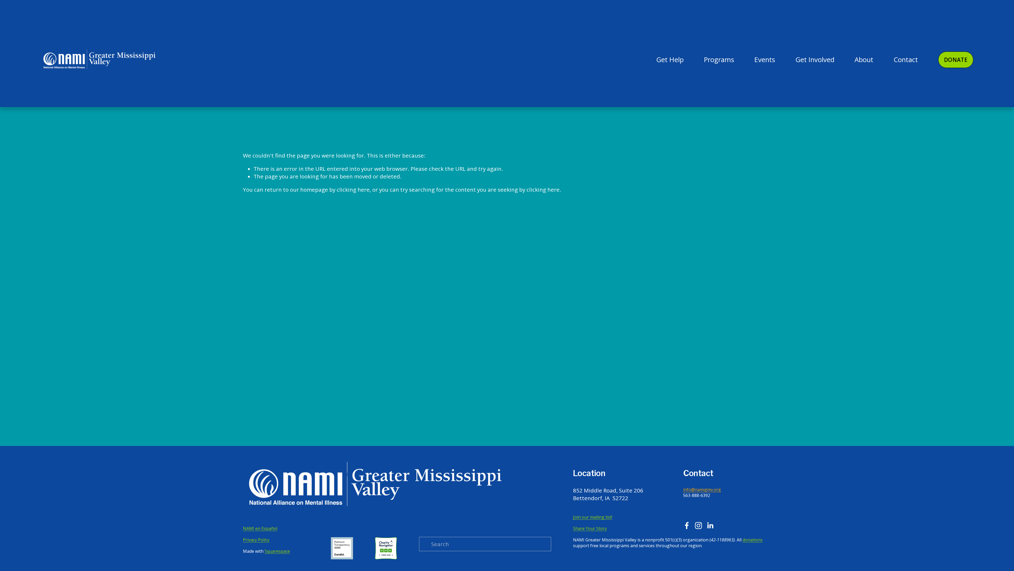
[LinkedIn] (710, 525)
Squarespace (277, 551)
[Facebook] (687, 525)
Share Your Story (590, 528)
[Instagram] (698, 525)
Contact (906, 59)
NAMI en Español (260, 528)
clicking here (353, 189)
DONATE (956, 59)
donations (753, 540)
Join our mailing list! (592, 517)
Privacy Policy (256, 540)
